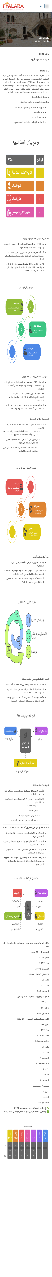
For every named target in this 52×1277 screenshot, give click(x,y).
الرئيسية (46, 41)
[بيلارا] (13, 6)
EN (41, 6)
